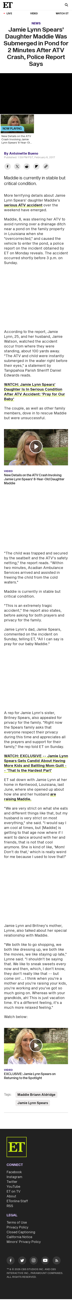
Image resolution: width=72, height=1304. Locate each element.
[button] (36, 446)
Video (34, 14)
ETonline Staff (17, 1201)
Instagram (14, 1177)
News (36, 23)
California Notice (19, 1237)
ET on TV (13, 1191)
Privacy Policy (17, 1227)
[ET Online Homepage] (9, 5)
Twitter (12, 1181)
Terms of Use (17, 1222)
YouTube (13, 1186)
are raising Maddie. (30, 797)
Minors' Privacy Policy (24, 1242)
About (11, 1196)
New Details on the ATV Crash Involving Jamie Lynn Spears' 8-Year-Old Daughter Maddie (34, 479)
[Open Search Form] (66, 5)
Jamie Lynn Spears (32, 1103)
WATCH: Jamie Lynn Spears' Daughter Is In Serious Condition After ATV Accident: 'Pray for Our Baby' (34, 392)
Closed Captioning (21, 1232)
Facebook (14, 1172)
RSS (10, 1206)
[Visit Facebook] (11, 1261)
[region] (36, 93)
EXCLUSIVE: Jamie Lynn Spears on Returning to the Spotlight (30, 1076)
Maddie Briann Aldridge (36, 1095)
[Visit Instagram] (34, 1261)
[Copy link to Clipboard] (46, 167)
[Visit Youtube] (45, 1260)
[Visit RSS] (57, 1261)
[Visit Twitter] (22, 1261)
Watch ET (62, 14)
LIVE (9, 14)
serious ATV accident (23, 205)
